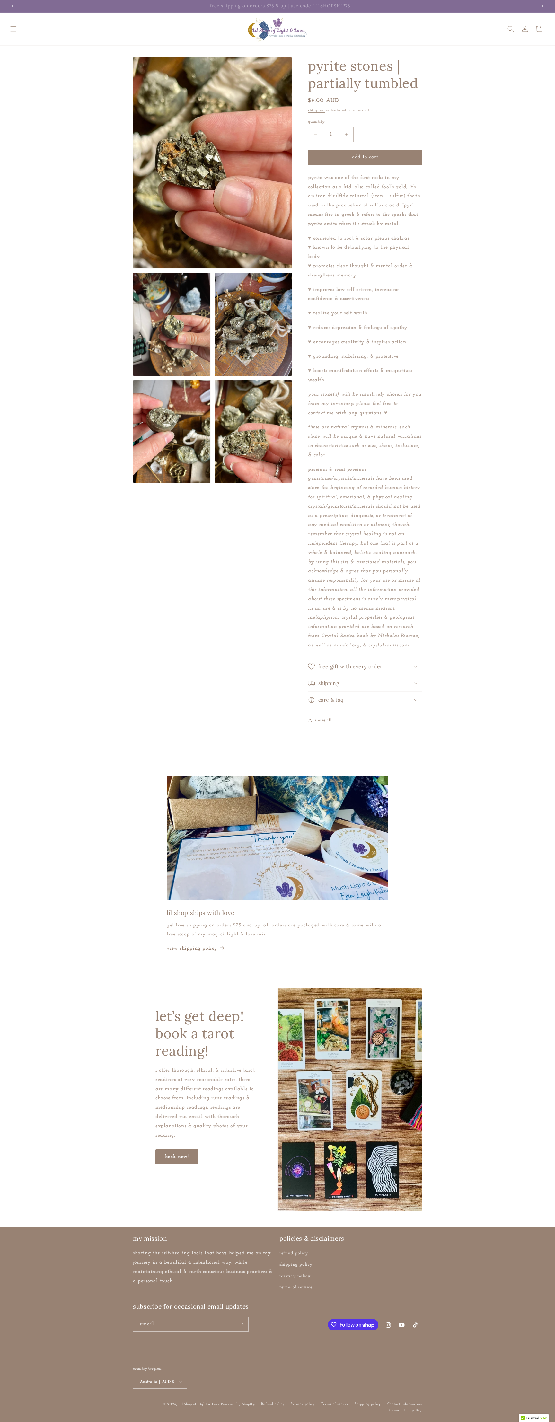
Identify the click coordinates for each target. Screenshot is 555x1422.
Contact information (404, 1404)
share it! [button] (322, 720)
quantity (316, 121)
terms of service (296, 1287)
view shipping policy (192, 948)
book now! (177, 1156)
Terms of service (335, 1404)
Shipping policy (368, 1404)
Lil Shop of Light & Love (198, 1404)
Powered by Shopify (238, 1404)
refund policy (293, 1253)
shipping (316, 110)
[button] (13, 29)
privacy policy (295, 1276)
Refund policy (273, 1404)
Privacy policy (303, 1404)
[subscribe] (241, 1324)
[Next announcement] (542, 6)
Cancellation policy (405, 1410)
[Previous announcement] (12, 6)
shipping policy (296, 1264)
